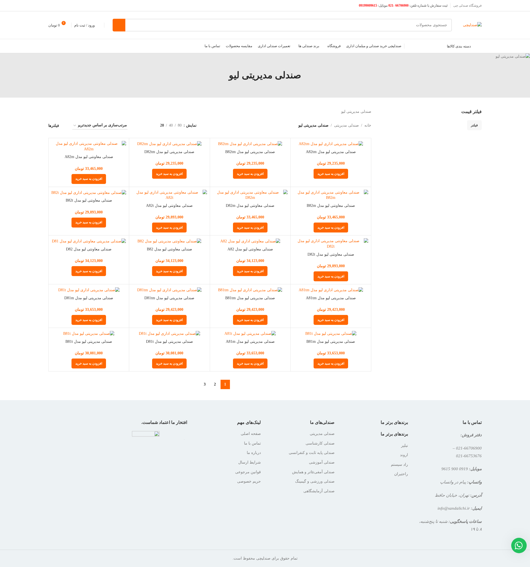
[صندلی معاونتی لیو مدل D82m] (250, 195)
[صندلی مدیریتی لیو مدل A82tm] (330, 144)
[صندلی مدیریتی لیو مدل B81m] (330, 333)
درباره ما (254, 453)
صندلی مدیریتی (346, 125)
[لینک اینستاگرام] (58, 5)
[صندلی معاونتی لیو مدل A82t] (169, 195)
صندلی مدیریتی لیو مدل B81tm (250, 298)
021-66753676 (469, 455)
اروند (404, 455)
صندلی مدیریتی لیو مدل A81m (250, 341)
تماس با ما (252, 443)
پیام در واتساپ (453, 482)
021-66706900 (469, 448)
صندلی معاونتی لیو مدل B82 (169, 249)
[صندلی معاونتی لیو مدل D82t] (330, 243)
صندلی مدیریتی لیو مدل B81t (88, 341)
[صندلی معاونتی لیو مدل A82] (250, 241)
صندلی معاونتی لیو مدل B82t (89, 200)
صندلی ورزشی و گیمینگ (315, 481)
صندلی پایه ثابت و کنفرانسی (312, 453)
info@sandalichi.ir (454, 508)
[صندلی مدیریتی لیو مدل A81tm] (330, 290)
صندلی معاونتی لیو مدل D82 (89, 249)
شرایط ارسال (249, 462)
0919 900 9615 (454, 468)
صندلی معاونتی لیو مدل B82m (331, 206)
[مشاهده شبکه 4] (147, 125)
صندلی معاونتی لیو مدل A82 (250, 249)
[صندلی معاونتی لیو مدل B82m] (330, 195)
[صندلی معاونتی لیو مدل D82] (88, 241)
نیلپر (404, 445)
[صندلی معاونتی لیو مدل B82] (169, 241)
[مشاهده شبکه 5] (138, 125)
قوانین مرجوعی (248, 472)
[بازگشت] (308, 75)
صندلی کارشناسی (320, 443)
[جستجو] (119, 25)
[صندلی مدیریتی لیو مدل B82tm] (250, 144)
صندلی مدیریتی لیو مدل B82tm (250, 152)
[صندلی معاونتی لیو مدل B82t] (88, 193)
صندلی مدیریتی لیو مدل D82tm (169, 152)
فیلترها (53, 126)
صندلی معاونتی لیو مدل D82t (331, 254)
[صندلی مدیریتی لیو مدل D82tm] (169, 144)
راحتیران (401, 474)
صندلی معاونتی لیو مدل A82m (89, 157)
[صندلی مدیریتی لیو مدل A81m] (250, 333)
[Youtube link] (51, 5)
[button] (331, 174)
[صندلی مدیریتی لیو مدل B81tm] (250, 290)
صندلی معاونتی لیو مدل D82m (250, 206)
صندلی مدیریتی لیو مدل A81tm (331, 298)
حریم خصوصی (249, 481)
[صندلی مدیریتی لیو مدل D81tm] (169, 290)
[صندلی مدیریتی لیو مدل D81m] (88, 290)
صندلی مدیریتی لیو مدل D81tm (169, 298)
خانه (367, 125)
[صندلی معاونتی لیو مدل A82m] (88, 146)
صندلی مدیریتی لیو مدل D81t (169, 341)
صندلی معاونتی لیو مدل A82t (169, 206)
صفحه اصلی (251, 434)
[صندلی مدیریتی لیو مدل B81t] (88, 333)
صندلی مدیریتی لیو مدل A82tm (331, 152)
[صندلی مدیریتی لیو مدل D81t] (169, 333)
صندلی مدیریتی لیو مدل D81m (88, 298)
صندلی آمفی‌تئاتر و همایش (313, 472)
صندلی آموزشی (322, 462)
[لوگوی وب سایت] (472, 25)
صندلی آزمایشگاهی (319, 491)
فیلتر (474, 125)
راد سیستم (399, 464)
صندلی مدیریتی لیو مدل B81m (330, 341)
